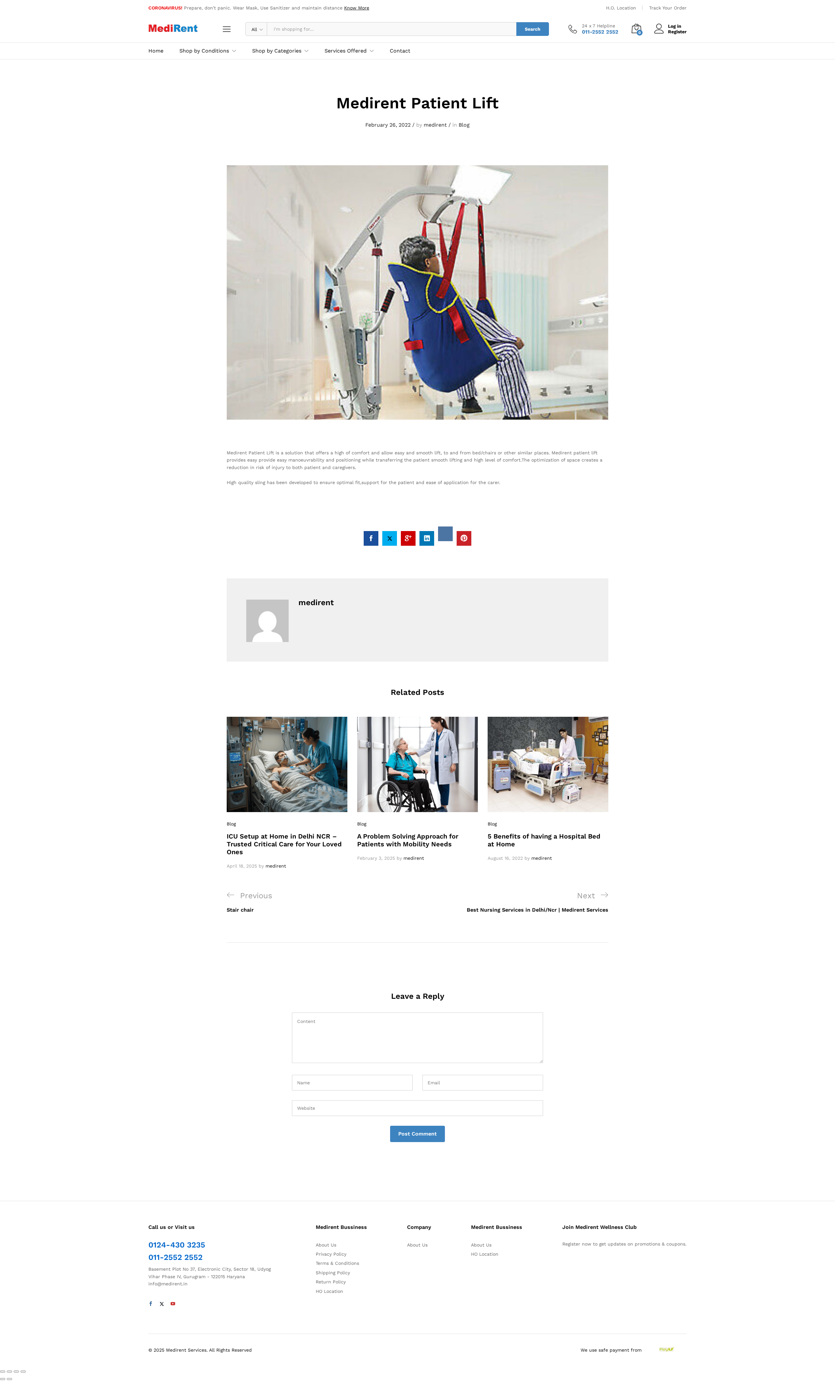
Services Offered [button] (346, 51)
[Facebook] (150, 1304)
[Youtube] (172, 1304)
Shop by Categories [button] (276, 51)
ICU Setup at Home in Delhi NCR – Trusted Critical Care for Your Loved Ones (284, 844)
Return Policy (331, 1281)
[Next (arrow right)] (9, 1379)
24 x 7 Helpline (598, 25)
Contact (400, 51)
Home (155, 51)
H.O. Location (621, 7)
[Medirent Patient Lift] (371, 538)
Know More (356, 7)
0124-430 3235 (176, 1244)
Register (677, 31)
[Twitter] (161, 1304)
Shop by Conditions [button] (204, 51)
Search (532, 29)
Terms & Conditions (337, 1263)
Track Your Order (668, 7)
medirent (435, 125)
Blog (464, 125)
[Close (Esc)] (2, 1372)
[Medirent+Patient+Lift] (389, 538)
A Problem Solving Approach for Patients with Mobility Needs (407, 840)
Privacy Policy (331, 1254)
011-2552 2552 (175, 1257)
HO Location (329, 1291)
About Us (326, 1245)
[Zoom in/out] (23, 1372)
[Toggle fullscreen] (16, 1372)
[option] (287, 793)
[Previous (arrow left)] (2, 1379)
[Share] (9, 1372)
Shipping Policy (333, 1272)
